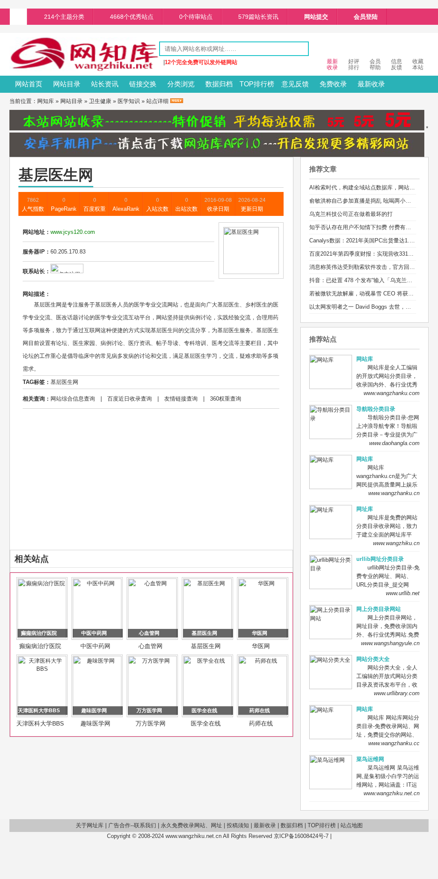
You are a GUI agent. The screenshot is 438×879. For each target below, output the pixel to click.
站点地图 (351, 825)
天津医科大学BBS (40, 723)
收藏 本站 (417, 64)
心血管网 (151, 646)
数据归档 (219, 84)
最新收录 (371, 84)
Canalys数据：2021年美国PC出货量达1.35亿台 (367, 240)
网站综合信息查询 (72, 398)
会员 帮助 (375, 64)
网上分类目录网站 (378, 609)
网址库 (364, 509)
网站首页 (28, 84)
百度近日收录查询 (129, 398)
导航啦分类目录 (375, 409)
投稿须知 (238, 825)
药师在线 (261, 723)
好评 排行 (353, 64)
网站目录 (66, 84)
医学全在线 (206, 723)
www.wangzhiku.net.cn (392, 793)
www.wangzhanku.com (392, 393)
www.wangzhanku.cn (394, 493)
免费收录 (333, 84)
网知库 (45, 101)
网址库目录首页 (18, 17)
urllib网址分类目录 (380, 559)
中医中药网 (95, 646)
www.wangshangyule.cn (390, 643)
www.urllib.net (403, 593)
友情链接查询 (181, 398)
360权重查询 (225, 398)
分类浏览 (181, 84)
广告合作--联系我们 (132, 825)
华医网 (261, 646)
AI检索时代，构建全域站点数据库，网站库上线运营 (373, 187)
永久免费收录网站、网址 (191, 825)
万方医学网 (151, 723)
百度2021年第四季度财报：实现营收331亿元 (364, 254)
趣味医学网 (95, 723)
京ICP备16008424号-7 (301, 836)
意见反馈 (295, 84)
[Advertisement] (151, 486)
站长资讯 (104, 84)
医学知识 (129, 101)
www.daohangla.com (394, 443)
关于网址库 (90, 825)
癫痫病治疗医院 (40, 646)
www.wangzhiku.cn (396, 543)
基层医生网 (64, 382)
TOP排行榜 (257, 84)
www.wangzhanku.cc (394, 743)
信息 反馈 (396, 64)
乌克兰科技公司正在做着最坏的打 (351, 214)
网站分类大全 (373, 659)
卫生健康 (100, 101)
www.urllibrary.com (397, 693)
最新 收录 (332, 64)
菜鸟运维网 (370, 759)
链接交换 (143, 84)
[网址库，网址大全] (84, 69)
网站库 (364, 359)
